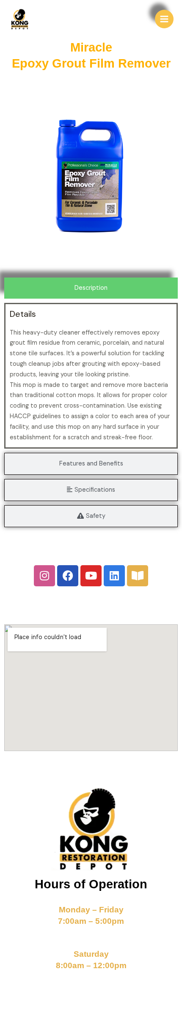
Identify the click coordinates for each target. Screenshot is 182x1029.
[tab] (91, 288)
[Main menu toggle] (164, 19)
